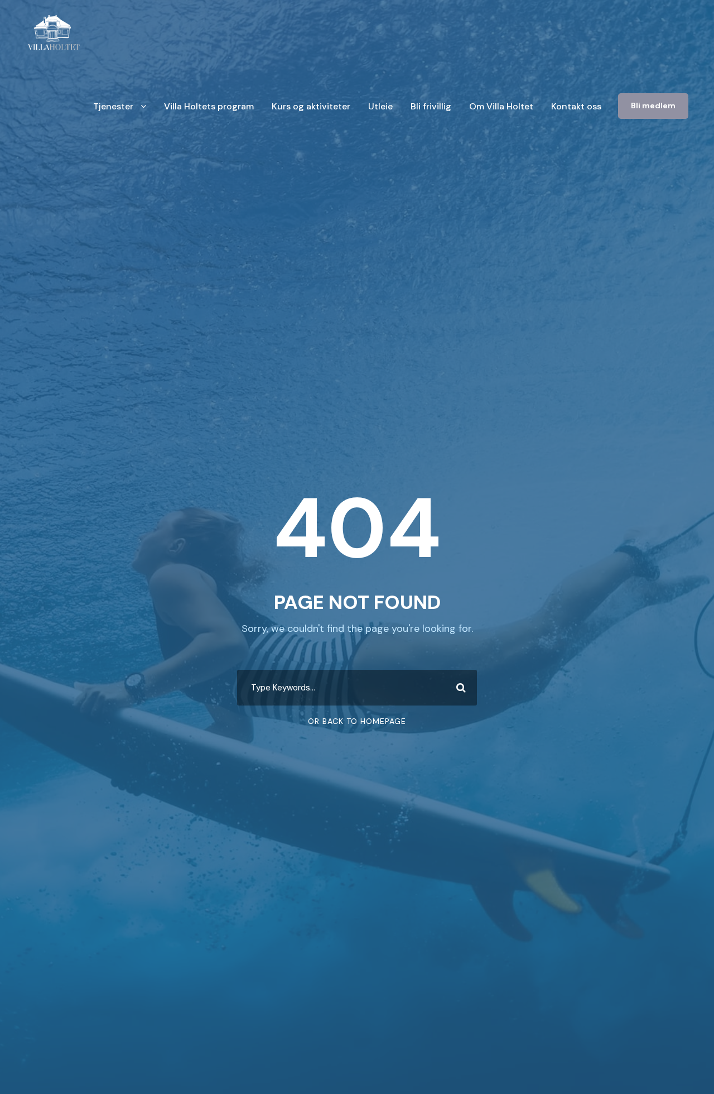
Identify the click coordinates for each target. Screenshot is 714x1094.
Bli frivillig (431, 106)
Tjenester (113, 106)
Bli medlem (653, 105)
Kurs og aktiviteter (311, 106)
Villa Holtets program (209, 106)
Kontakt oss (576, 106)
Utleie (380, 106)
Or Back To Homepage (357, 721)
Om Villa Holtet (501, 106)
